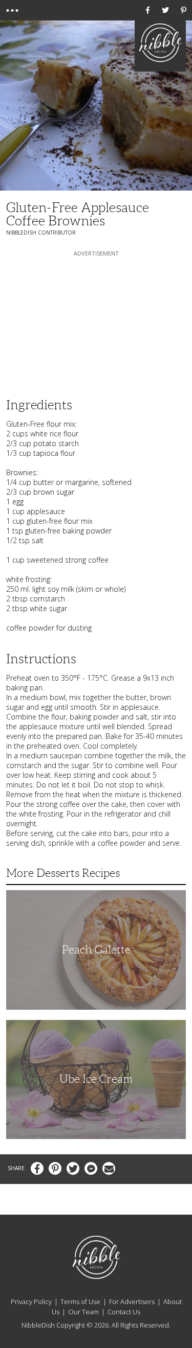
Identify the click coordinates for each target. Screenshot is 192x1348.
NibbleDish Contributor (41, 232)
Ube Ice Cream (96, 1079)
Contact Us (124, 1311)
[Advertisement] (96, 322)
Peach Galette (96, 949)
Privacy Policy (31, 1301)
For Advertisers (132, 1301)
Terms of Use (80, 1301)
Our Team (83, 1311)
